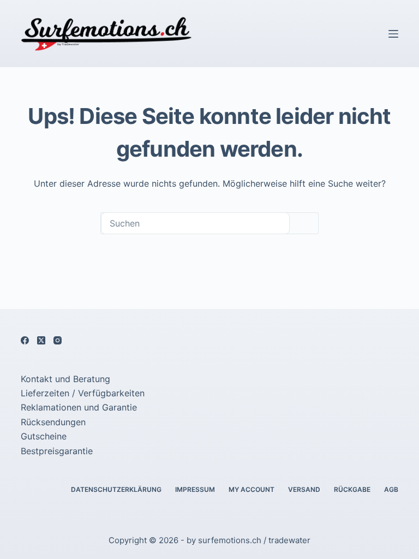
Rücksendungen (53, 422)
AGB (391, 489)
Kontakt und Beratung (65, 378)
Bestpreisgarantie (57, 450)
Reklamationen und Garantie (79, 407)
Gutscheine (44, 436)
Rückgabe (352, 489)
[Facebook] (25, 340)
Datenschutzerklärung (116, 489)
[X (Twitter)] (41, 340)
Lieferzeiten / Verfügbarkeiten (83, 393)
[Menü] (393, 34)
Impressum (195, 489)
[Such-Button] (304, 223)
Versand (304, 489)
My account (251, 489)
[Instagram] (57, 340)
